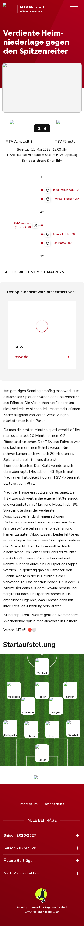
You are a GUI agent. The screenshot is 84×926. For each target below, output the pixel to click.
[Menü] (74, 9)
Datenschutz (53, 804)
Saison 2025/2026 (20, 848)
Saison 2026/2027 (20, 835)
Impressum (29, 804)
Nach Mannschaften (21, 873)
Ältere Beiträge (18, 860)
